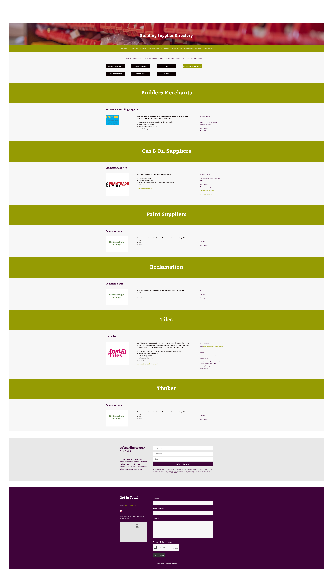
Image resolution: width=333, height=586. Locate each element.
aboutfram (124, 49)
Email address (158, 509)
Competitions (165, 49)
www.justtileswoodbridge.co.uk (147, 364)
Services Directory (186, 49)
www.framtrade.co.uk (144, 189)
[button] (138, 526)
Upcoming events (153, 49)
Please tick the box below (162, 542)
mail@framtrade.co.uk (207, 190)
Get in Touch (208, 49)
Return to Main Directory (192, 66)
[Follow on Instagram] (121, 511)
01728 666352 (130, 506)
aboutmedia (198, 49)
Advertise (174, 49)
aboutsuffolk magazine (138, 49)
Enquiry (156, 518)
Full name (156, 499)
